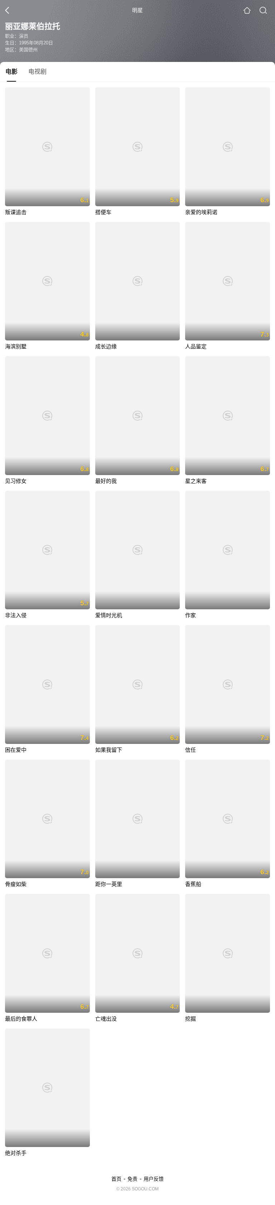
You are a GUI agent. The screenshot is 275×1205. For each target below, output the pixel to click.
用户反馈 (154, 1179)
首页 (116, 1179)
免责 (132, 1179)
